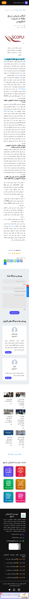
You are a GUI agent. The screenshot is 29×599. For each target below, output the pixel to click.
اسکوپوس (16, 75)
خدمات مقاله (19, 10)
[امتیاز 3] (15, 253)
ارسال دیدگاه (14, 313)
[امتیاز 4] (12, 253)
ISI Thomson (22, 89)
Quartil (5, 111)
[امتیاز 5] (10, 253)
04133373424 (15, 534)
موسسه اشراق (11, 226)
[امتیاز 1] (19, 253)
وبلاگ (24, 10)
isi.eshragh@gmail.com (12, 541)
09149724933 (15, 538)
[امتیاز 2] (17, 253)
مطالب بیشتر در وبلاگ (15, 454)
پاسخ (9, 352)
